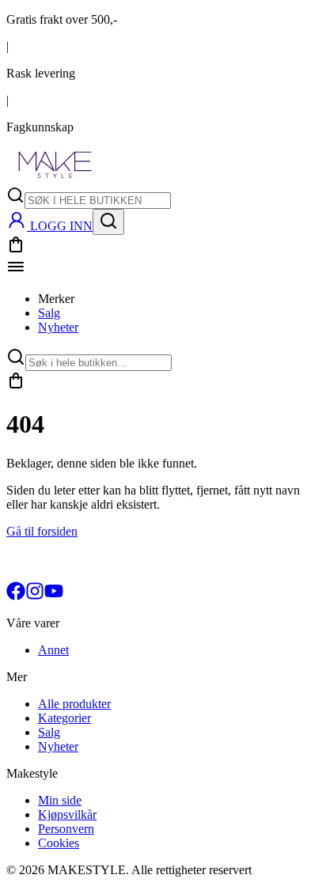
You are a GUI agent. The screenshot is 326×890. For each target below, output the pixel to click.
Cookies (58, 843)
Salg (49, 313)
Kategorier (64, 718)
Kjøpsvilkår (67, 814)
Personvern (66, 828)
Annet (53, 650)
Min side (60, 800)
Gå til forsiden (42, 531)
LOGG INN (61, 226)
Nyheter (58, 327)
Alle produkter (74, 703)
